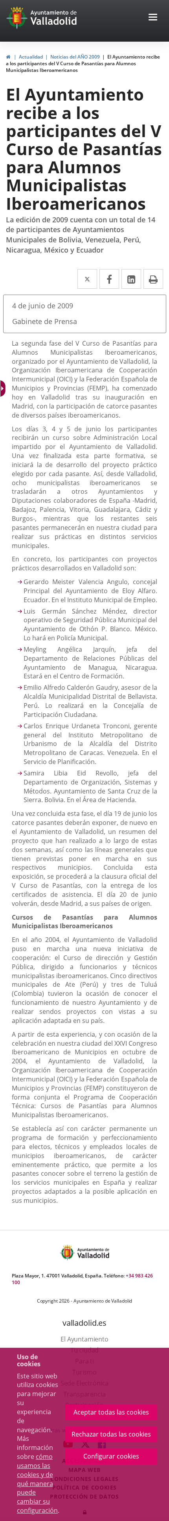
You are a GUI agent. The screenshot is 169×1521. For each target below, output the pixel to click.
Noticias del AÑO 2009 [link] (75, 56)
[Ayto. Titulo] (92, 1252)
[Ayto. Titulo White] (54, 17)
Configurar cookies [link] (111, 1456)
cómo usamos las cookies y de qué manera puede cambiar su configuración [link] (37, 1483)
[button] (153, 18)
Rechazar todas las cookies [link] (111, 1434)
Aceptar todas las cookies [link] (111, 1412)
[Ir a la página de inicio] (18, 17)
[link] (3, 388)
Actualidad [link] (31, 56)
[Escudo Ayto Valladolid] (68, 1252)
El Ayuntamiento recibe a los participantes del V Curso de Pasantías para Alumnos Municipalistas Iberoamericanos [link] (83, 63)
